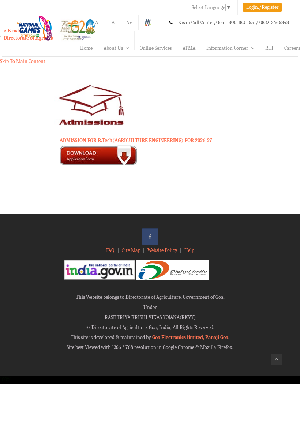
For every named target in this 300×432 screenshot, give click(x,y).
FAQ (110, 250)
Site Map (131, 250)
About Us (113, 48)
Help (189, 250)
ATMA (189, 48)
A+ (129, 22)
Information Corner (227, 48)
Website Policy (162, 250)
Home (86, 48)
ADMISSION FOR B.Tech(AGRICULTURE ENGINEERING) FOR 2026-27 (136, 140)
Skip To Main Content (22, 61)
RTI (269, 48)
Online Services (156, 48)
